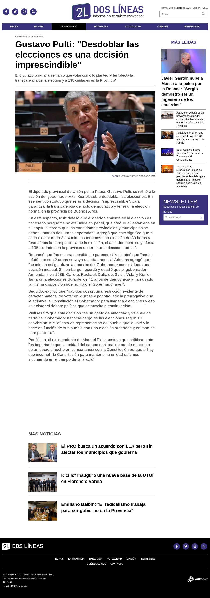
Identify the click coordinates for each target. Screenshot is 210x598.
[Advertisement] (91, 393)
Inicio (14, 26)
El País (38, 26)
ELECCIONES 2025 (145, 176)
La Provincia (69, 26)
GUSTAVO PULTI (127, 176)
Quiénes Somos (96, 564)
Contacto (116, 564)
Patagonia (101, 26)
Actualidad (133, 26)
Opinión (163, 26)
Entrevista (192, 26)
